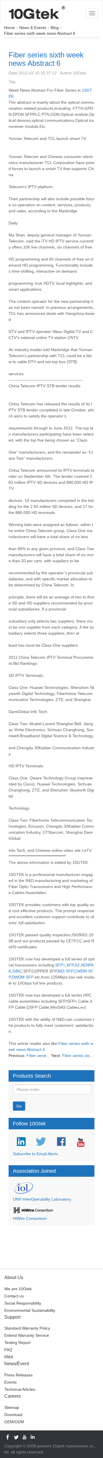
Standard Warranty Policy (27, 1328)
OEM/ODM (14, 1422)
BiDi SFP (65, 971)
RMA (8, 1357)
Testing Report (17, 1342)
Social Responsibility (22, 1303)
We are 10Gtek (18, 1288)
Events (10, 1382)
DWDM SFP (22, 977)
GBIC (17, 971)
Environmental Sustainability (29, 1310)
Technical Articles (19, 1389)
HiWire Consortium (30, 1218)
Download (13, 1414)
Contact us (14, 1296)
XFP (70, 965)
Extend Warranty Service (26, 1335)
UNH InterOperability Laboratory (42, 1199)
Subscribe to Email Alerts (35, 1153)
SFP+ (60, 965)
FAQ (8, 1349)
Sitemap (11, 1407)
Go (19, 1106)
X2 (77, 965)
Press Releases (18, 1375)
